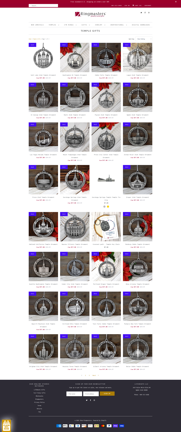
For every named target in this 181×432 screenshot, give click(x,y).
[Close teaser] (11, 419)
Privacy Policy (39, 402)
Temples (53, 25)
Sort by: (132, 39)
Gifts (85, 25)
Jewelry (99, 25)
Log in (127, 5)
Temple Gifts (90, 30)
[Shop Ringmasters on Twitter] (141, 12)
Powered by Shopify (99, 420)
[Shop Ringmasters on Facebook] (145, 12)
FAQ (39, 412)
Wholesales (39, 396)
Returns (39, 408)
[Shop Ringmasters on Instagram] (148, 12)
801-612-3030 (117, 5)
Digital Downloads (141, 25)
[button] (6, 426)
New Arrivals (37, 25)
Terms (39, 405)
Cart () (138, 5)
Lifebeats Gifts (39, 390)
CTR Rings (69, 25)
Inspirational (117, 25)
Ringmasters (39, 399)
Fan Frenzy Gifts (39, 393)
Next (95, 375)
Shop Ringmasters (86, 420)
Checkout (148, 5)
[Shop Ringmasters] (90, 14)
